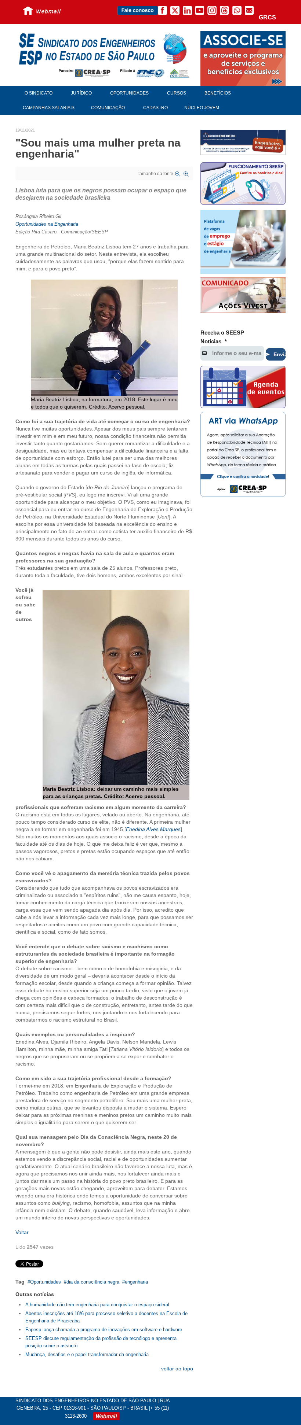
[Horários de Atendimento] (243, 184)
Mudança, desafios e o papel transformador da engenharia (87, 1354)
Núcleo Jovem (201, 107)
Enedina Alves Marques (153, 829)
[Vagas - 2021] (243, 242)
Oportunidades (45, 1282)
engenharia (136, 1282)
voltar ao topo (177, 1369)
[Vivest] (243, 296)
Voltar (22, 1232)
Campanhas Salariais (49, 107)
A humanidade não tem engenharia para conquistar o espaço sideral (97, 1304)
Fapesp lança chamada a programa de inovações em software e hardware (103, 1329)
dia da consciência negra (92, 1282)
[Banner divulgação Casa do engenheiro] (243, 142)
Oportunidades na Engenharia (46, 224)
